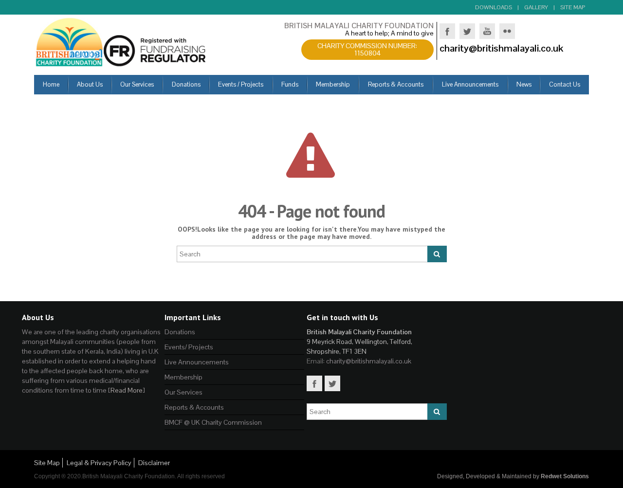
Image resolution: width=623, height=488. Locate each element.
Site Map (572, 7)
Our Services (183, 392)
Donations (180, 331)
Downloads (493, 7)
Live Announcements (197, 362)
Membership (183, 377)
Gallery (536, 7)
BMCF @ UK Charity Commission (213, 422)
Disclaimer (154, 462)
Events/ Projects (189, 347)
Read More (126, 390)
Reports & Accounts (194, 407)
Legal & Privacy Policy (99, 462)
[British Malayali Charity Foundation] (121, 41)
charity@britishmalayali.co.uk (368, 361)
